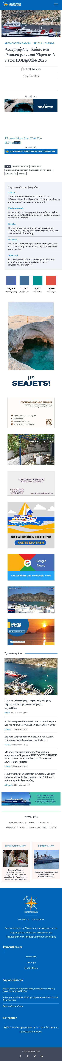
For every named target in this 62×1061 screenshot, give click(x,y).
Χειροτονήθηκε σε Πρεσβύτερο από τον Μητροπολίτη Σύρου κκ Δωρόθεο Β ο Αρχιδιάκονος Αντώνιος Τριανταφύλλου (15, 874)
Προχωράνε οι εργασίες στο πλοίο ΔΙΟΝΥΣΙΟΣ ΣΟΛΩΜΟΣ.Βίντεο (46, 874)
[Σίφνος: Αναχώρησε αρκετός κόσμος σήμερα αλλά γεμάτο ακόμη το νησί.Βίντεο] (31, 676)
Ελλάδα (11, 224)
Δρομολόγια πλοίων (18, 43)
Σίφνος (49, 43)
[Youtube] (42, 1057)
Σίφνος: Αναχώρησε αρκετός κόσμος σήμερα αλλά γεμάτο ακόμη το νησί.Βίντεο (28, 704)
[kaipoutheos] (23, 69)
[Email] (38, 84)
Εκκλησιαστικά (15, 208)
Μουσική (12, 240)
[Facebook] (10, 84)
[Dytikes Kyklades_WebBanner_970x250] (31, 105)
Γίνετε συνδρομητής (51, 278)
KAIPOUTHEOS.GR (20, 166)
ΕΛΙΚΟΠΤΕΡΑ (11, 173)
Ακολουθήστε (24, 277)
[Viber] (52, 84)
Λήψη (17, 142)
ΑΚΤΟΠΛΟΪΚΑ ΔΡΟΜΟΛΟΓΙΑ (17, 170)
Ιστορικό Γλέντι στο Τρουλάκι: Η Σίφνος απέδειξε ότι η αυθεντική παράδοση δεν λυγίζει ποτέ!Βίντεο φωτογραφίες (32, 246)
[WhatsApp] (31, 84)
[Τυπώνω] (45, 84)
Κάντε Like (11, 277)
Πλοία (38, 43)
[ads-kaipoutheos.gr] (31, 151)
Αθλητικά (13, 255)
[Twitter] (17, 84)
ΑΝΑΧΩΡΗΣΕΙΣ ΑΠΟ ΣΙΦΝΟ (42, 170)
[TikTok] (27, 1057)
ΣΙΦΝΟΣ (22, 173)
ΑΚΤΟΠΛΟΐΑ (36, 166)
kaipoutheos (35, 69)
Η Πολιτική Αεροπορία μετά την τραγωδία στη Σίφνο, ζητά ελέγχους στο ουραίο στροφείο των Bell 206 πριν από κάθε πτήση (33, 231)
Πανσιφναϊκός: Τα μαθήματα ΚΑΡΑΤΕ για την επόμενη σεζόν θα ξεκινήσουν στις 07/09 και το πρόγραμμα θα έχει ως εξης (30, 777)
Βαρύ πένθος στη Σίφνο (13, 1006)
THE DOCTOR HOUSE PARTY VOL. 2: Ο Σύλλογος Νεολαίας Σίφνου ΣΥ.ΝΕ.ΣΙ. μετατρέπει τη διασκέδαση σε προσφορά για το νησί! (34, 199)
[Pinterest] (24, 84)
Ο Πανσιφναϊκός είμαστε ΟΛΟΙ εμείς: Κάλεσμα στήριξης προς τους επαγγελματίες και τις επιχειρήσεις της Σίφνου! (31, 262)
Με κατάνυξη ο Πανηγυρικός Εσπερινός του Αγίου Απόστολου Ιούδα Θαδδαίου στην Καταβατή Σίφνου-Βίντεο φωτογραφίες (34, 215)
